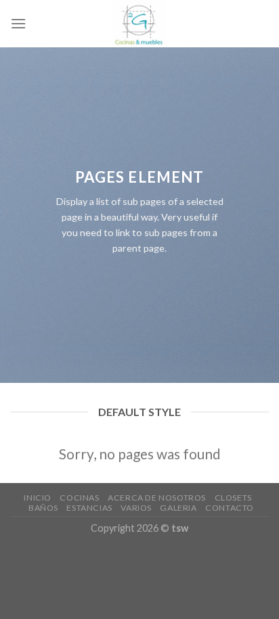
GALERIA (178, 508)
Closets (233, 497)
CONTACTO (229, 508)
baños (43, 508)
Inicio (37, 497)
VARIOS (136, 508)
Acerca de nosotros (157, 497)
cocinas (79, 497)
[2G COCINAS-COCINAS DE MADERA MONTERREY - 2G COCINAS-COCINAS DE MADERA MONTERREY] (140, 23)
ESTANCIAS (89, 508)
